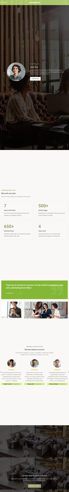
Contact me (35, 78)
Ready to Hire (35, 486)
